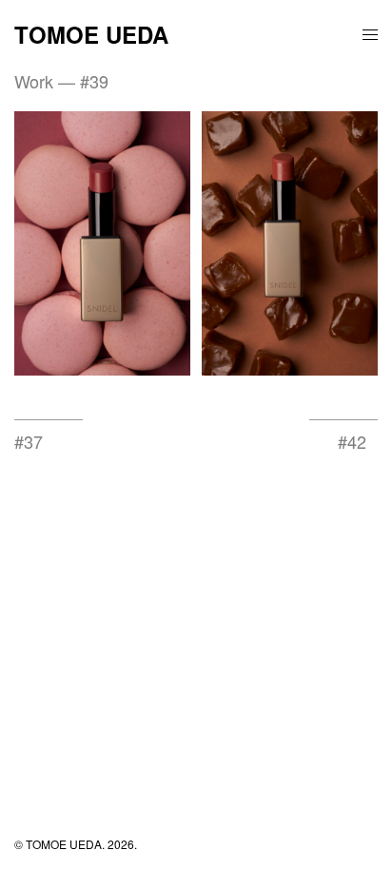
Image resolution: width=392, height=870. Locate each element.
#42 (352, 441)
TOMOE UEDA (91, 34)
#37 (28, 441)
